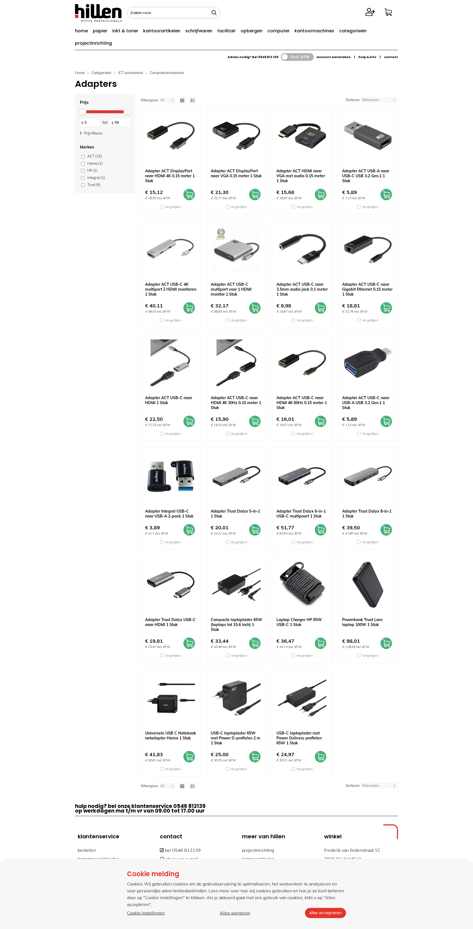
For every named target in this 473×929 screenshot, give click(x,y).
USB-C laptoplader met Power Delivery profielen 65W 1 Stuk (299, 738)
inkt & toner (125, 31)
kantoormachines (314, 31)
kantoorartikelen (161, 31)
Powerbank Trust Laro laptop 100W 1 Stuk (362, 622)
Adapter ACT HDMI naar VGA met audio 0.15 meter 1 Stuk (300, 175)
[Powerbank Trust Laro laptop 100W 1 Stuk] (367, 584)
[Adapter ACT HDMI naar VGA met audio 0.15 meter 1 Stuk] (302, 136)
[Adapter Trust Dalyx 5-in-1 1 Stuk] (236, 476)
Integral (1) (96, 177)
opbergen (252, 31)
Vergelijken (173, 207)
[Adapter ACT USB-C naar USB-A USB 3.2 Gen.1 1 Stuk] (367, 362)
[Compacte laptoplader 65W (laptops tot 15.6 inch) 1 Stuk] (236, 584)
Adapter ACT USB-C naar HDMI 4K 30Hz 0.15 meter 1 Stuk (236, 402)
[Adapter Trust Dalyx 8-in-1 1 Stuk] (367, 476)
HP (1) (92, 170)
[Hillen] (98, 20)
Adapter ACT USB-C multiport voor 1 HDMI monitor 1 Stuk (231, 289)
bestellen (87, 850)
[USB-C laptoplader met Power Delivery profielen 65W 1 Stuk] (302, 698)
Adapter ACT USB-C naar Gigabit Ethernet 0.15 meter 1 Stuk (367, 289)
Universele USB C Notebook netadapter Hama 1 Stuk (170, 736)
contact (391, 57)
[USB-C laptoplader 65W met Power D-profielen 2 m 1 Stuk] (236, 698)
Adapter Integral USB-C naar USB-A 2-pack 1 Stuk (169, 514)
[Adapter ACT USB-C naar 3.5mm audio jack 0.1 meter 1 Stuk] (302, 249)
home (81, 31)
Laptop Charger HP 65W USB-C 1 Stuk (299, 622)
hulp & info (367, 57)
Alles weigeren (235, 913)
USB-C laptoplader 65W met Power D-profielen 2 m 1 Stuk (235, 738)
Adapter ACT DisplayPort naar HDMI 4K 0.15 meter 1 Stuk (170, 175)
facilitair (226, 31)
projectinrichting (93, 43)
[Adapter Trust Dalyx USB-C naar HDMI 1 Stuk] (170, 584)
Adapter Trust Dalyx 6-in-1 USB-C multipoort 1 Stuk (301, 514)
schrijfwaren (198, 31)
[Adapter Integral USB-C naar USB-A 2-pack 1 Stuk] (170, 476)
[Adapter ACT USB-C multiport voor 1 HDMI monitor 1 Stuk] (236, 249)
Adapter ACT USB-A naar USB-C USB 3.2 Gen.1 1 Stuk (365, 175)
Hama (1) (95, 163)
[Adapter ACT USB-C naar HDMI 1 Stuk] (170, 362)
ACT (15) (94, 156)
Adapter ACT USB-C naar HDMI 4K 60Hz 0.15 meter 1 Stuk (301, 402)
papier (100, 31)
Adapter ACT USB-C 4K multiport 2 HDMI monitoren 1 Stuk (170, 289)
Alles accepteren (325, 913)
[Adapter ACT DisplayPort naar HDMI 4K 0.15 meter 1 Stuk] (170, 136)
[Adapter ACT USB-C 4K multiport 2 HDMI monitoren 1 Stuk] (170, 249)
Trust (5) (93, 184)
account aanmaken (333, 57)
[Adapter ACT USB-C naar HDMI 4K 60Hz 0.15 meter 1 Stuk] (302, 362)
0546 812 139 (268, 57)
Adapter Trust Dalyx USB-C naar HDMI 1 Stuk (170, 622)
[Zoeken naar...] (214, 12)
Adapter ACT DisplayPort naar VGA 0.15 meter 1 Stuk (236, 173)
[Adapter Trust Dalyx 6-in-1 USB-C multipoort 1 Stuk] (302, 476)
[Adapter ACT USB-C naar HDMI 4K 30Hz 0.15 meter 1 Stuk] (236, 362)
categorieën (353, 31)
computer (278, 31)
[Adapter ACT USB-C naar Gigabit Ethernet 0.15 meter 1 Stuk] (367, 249)
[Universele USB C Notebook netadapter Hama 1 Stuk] (170, 698)
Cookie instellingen (146, 913)
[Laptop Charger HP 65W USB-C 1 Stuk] (302, 584)
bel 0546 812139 (183, 850)
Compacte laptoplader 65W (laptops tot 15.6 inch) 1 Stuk (236, 624)
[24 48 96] (168, 100)
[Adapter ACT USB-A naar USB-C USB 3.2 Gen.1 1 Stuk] (367, 136)
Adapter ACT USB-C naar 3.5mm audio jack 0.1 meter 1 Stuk (302, 289)
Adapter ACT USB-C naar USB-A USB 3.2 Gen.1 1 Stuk (365, 402)
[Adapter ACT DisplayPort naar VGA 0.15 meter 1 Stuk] (236, 136)
